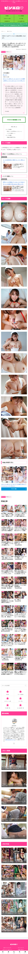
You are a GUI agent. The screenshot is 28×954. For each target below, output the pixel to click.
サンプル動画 (8, 129)
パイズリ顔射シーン (11, 133)
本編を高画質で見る (11, 137)
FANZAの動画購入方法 (14, 119)
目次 (12, 126)
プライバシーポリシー (7, 949)
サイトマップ (21, 947)
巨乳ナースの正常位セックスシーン (14, 131)
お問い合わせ (21, 949)
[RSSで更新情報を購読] (14, 743)
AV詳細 (4, 51)
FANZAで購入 (14, 488)
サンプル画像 (8, 135)
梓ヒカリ (9, 51)
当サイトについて (7, 947)
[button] (25, 685)
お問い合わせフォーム (10, 739)
